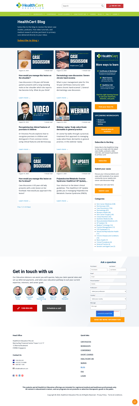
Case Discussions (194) (104, 208)
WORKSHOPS (38, 14)
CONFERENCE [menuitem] (86, 350)
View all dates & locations (107, 130)
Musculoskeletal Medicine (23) (107, 221)
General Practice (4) (103, 244)
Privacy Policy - (102, 395)
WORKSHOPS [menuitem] (86, 346)
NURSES (93, 14)
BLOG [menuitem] (83, 367)
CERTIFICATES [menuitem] (86, 342)
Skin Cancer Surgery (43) (105, 215)
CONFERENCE (51, 14)
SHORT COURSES (64, 14)
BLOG (100, 14)
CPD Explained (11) (103, 229)
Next (29, 207)
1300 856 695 (27, 308)
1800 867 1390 (115, 6)
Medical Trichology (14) (105, 225)
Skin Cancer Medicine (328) (106, 204)
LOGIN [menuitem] (83, 376)
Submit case (104, 191)
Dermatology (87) (103, 210)
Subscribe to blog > (28, 40)
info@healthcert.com (21, 368)
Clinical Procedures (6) (104, 242)
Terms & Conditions (115, 395)
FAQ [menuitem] (82, 372)
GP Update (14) (102, 223)
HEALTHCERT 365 (80, 14)
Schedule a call (54, 308)
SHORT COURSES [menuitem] (87, 355)
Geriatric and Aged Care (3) (106, 246)
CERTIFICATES (24, 14)
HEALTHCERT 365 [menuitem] (87, 359)
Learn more (23, 98)
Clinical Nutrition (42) (104, 217)
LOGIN (115, 14)
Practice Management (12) (106, 227)
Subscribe (103, 161)
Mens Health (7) (102, 240)
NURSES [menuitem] (84, 363)
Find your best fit (106, 107)
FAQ (107, 14)
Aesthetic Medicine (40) (105, 219)
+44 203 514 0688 (20, 362)
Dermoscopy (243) (103, 206)
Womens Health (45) (104, 212)
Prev (19, 207)
